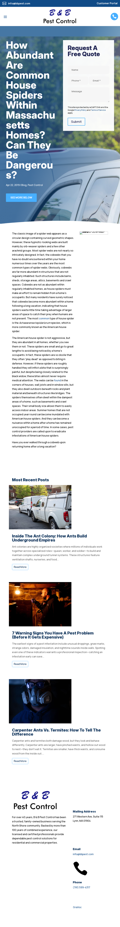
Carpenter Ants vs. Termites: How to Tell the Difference (56, 732)
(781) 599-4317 (81, 887)
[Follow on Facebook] (14, 916)
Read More (20, 567)
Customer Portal (107, 3)
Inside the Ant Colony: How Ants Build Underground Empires (49, 538)
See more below (21, 197)
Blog (24, 185)
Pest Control (35, 185)
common (44, 318)
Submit (76, 122)
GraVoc (77, 907)
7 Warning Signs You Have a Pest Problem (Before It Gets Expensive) (53, 635)
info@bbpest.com (83, 854)
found (57, 380)
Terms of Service (98, 110)
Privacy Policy (80, 110)
